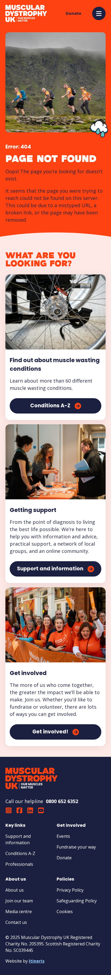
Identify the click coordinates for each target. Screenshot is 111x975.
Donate (64, 858)
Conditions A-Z (20, 853)
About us (14, 890)
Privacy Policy (70, 890)
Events (63, 836)
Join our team (19, 901)
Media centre (18, 911)
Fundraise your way (76, 847)
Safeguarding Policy (77, 901)
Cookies (65, 911)
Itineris (36, 961)
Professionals (19, 864)
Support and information (18, 839)
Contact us (16, 922)
